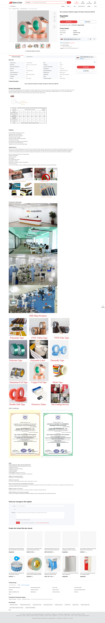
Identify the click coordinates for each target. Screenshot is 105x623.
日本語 (66, 615)
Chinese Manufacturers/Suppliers (38, 614)
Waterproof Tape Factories (25, 604)
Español (28, 615)
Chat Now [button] (88, 21)
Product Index (73, 614)
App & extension (81, 6)
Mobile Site (79, 614)
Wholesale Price (54, 614)
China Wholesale (47, 614)
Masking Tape (33, 591)
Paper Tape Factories (14, 604)
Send (18, 522)
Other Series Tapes (55, 591)
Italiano (46, 615)
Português (32, 615)
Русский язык (41, 615)
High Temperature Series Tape (14, 587)
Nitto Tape (76, 591)
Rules (95, 6)
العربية (59, 615)
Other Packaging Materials (32, 8)
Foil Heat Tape (67, 604)
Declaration (65, 618)
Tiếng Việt (80, 615)
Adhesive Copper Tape (85, 604)
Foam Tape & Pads (77, 587)
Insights (83, 614)
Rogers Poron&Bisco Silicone (79, 589)
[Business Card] (94, 62)
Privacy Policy (70, 618)
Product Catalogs (25, 585)
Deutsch (50, 615)
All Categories (13, 6)
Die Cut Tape (54, 587)
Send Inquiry (68, 21)
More (10, 609)
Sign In (61, 48)
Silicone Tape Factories (48, 604)
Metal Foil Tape (75, 604)
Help (74, 6)
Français (36, 615)
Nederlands (55, 615)
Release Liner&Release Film (14, 591)
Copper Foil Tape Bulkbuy (30, 607)
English (24, 615)
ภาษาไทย (72, 615)
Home (10, 8)
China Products (28, 614)
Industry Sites (60, 614)
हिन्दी (69, 615)
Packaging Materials (23, 8)
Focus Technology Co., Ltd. (44, 618)
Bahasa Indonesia (86, 615)
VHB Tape (10, 589)
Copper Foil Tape (55, 589)
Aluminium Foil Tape (34, 589)
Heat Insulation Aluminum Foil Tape (16, 607)
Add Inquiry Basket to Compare (33, 51)
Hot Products (23, 614)
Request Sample (81, 25)
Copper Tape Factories (37, 604)
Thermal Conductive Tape (35, 587)
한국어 (62, 615)
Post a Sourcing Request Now (42, 522)
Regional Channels (67, 614)
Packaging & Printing (15, 8)
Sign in (95, 3)
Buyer (68, 6)
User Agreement (59, 618)
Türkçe (76, 615)
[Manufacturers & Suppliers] (15, 2)
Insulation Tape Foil (58, 604)
